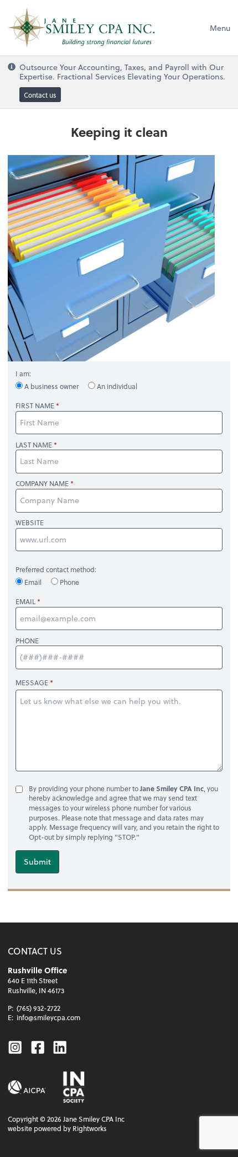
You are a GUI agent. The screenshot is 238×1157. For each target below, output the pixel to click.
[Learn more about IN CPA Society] (73, 1086)
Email (33, 582)
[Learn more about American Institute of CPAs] (27, 1087)
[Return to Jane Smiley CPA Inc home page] (81, 27)
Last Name (33, 445)
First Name (34, 405)
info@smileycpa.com (48, 1017)
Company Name (42, 483)
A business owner (51, 386)
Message (31, 682)
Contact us (40, 95)
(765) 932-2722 (38, 1008)
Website (29, 522)
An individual (116, 386)
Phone (68, 582)
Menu (220, 28)
